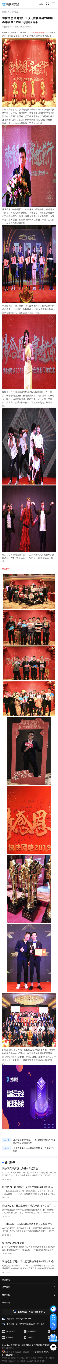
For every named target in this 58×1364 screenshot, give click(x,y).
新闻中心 (5, 12)
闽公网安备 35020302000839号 (18, 1352)
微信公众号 (10, 1331)
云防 (41, 3)
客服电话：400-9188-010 (31, 1311)
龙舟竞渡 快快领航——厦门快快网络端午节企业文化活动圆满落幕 (34, 1141)
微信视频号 (32, 1331)
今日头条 (9, 1337)
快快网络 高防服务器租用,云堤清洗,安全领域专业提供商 (10, 4)
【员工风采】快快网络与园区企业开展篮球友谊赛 (34, 1149)
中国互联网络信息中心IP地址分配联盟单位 (19, 1358)
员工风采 (15, 12)
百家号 (30, 1337)
